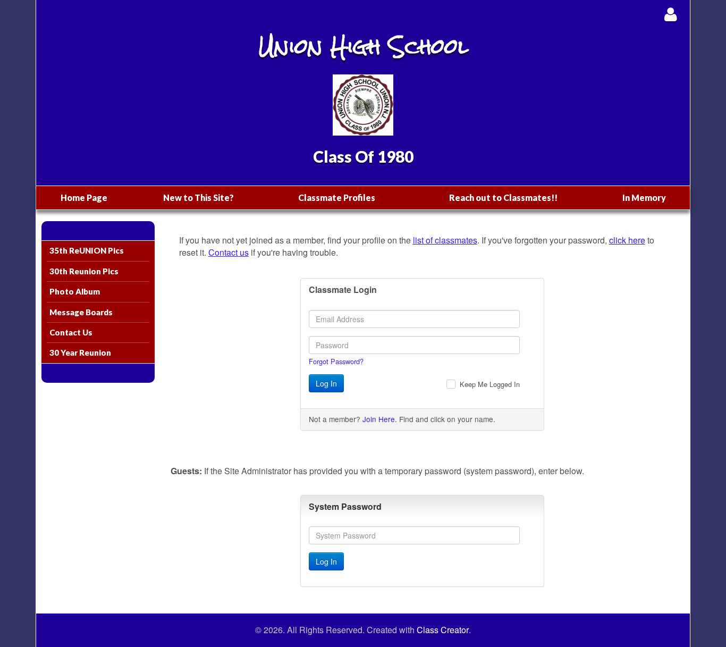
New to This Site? (198, 197)
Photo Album (74, 291)
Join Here (378, 419)
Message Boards (81, 312)
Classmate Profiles (336, 197)
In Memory (644, 197)
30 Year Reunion (80, 352)
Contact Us (70, 332)
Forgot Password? (336, 361)
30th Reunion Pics (84, 271)
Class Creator (443, 630)
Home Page (84, 197)
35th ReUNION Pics (86, 250)
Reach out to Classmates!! (503, 197)
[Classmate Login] (670, 14)
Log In (326, 383)
